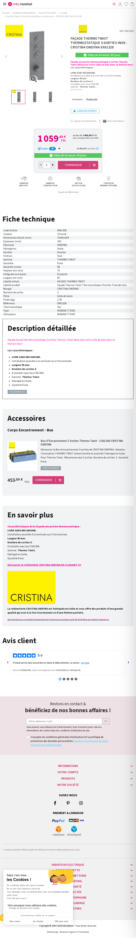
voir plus (85, 662)
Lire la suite (76, 89)
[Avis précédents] (7, 662)
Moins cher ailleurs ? (115, 121)
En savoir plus (17, 392)
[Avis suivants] (128, 662)
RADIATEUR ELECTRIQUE (68, 865)
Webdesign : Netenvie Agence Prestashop (68, 932)
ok (105, 721)
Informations (68, 766)
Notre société (68, 785)
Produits (68, 779)
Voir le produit (50, 468)
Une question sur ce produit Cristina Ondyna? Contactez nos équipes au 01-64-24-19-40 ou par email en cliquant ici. (58, 619)
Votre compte (68, 772)
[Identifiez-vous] (120, 4)
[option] (18, 97)
